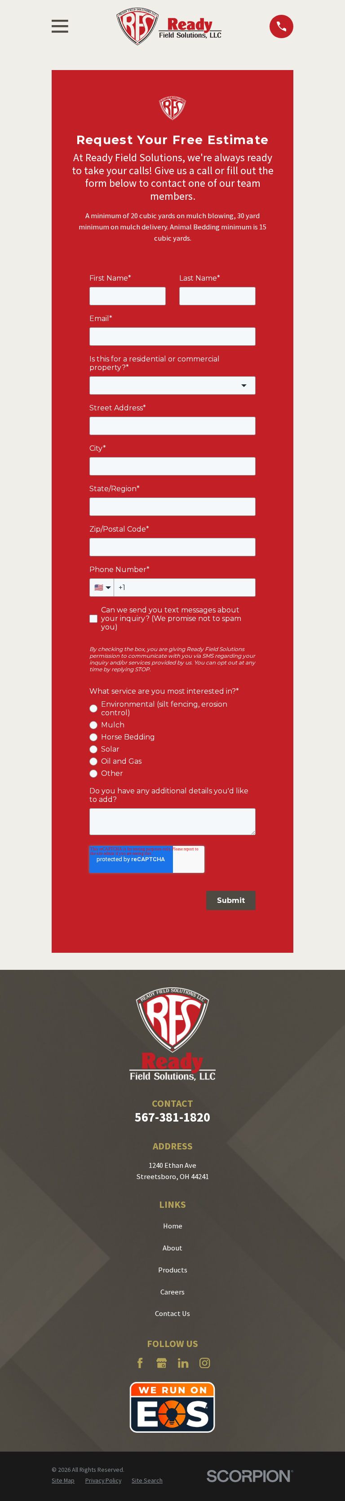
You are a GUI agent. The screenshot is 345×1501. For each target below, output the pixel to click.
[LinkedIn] (183, 1363)
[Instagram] (204, 1363)
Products (172, 1270)
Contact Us (172, 1313)
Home (172, 1226)
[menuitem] (63, 1480)
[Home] (168, 26)
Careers (172, 1292)
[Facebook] (140, 1363)
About (172, 1248)
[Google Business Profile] (161, 1363)
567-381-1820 (172, 1117)
